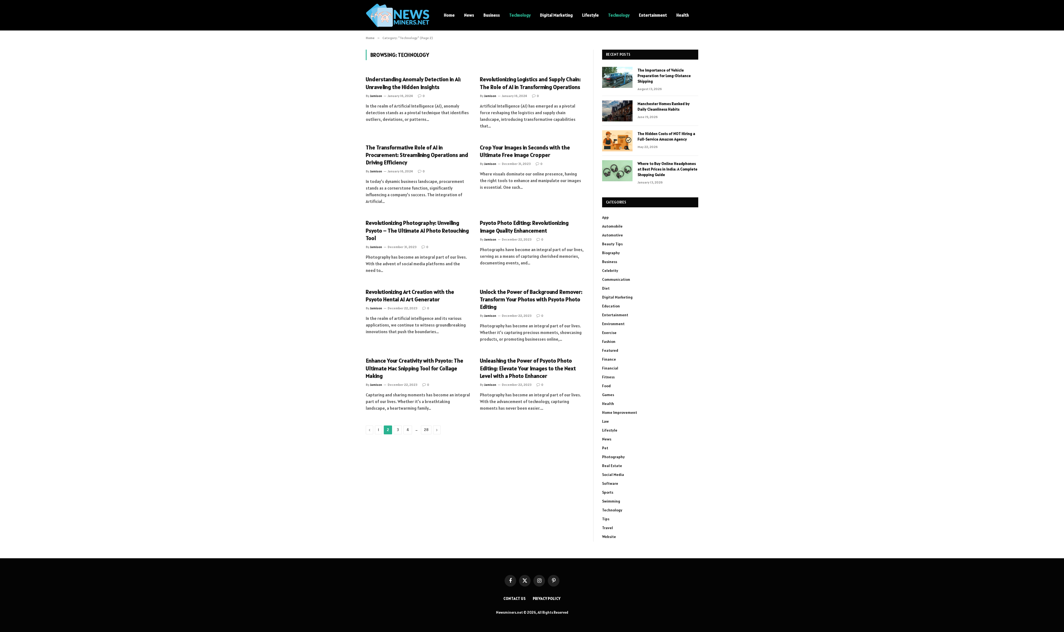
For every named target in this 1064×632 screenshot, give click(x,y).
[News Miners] (397, 15)
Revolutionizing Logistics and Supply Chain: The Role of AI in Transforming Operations (530, 83)
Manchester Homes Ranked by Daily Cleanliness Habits (664, 106)
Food (606, 385)
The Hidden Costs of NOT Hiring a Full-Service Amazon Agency (666, 136)
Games (608, 394)
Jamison (376, 96)
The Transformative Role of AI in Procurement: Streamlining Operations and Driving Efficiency (417, 155)
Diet (606, 288)
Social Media (613, 474)
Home (449, 15)
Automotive (612, 235)
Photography (613, 456)
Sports (607, 492)
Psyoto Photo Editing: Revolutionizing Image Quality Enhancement (524, 226)
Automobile (612, 226)
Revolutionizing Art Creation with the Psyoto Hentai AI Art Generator (410, 295)
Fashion (608, 341)
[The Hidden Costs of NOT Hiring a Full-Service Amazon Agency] (617, 140)
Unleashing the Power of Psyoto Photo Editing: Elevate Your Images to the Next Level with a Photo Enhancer (528, 368)
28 (426, 429)
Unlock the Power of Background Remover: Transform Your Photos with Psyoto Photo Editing (531, 299)
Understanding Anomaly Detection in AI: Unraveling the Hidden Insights (413, 83)
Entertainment (653, 15)
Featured (610, 350)
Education (611, 306)
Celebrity (610, 270)
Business (492, 15)
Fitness (608, 376)
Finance (609, 359)
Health (682, 15)
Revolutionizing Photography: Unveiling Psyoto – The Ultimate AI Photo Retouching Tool (417, 230)
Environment (613, 323)
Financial (610, 368)
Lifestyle (590, 15)
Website (609, 536)
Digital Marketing (556, 15)
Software (610, 483)
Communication (616, 279)
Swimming (611, 501)
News (469, 15)
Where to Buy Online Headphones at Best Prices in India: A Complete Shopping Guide (667, 169)
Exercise (609, 332)
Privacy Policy (547, 598)
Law (605, 421)
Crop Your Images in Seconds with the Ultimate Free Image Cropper (525, 151)
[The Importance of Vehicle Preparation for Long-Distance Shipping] (617, 77)
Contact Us (514, 598)
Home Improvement (619, 412)
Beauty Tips (612, 243)
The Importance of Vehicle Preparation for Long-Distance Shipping (664, 76)
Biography (611, 252)
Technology (520, 15)
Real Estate (612, 465)
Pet (605, 447)
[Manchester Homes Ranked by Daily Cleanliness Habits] (617, 110)
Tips (605, 518)
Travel (607, 527)
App (605, 217)
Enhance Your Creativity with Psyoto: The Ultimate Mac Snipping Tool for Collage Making (414, 368)
